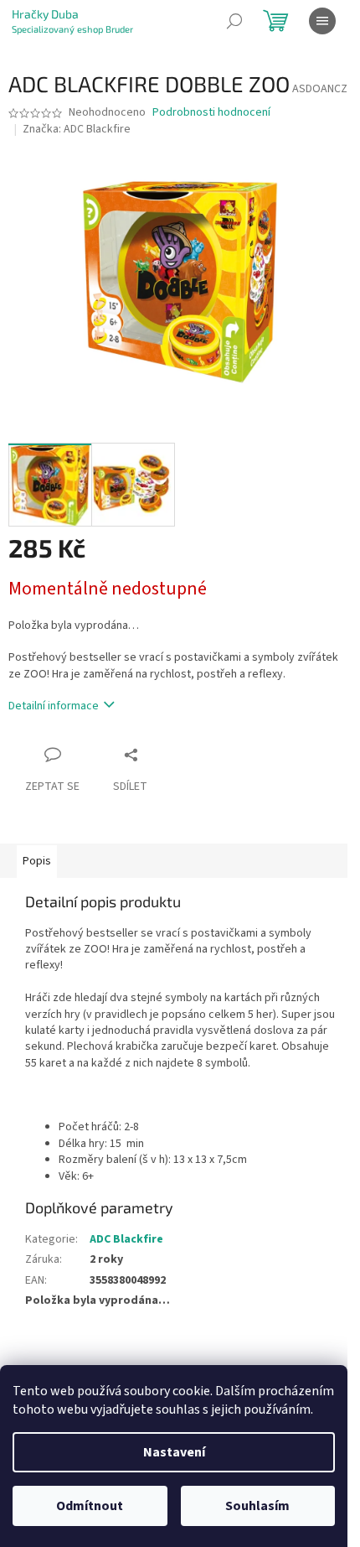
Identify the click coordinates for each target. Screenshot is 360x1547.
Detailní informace (53, 706)
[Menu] (322, 21)
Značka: (77, 129)
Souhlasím (257, 1506)
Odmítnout (89, 1506)
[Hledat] (234, 21)
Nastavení (174, 1452)
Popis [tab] (37, 861)
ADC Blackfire (126, 1239)
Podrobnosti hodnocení (211, 113)
